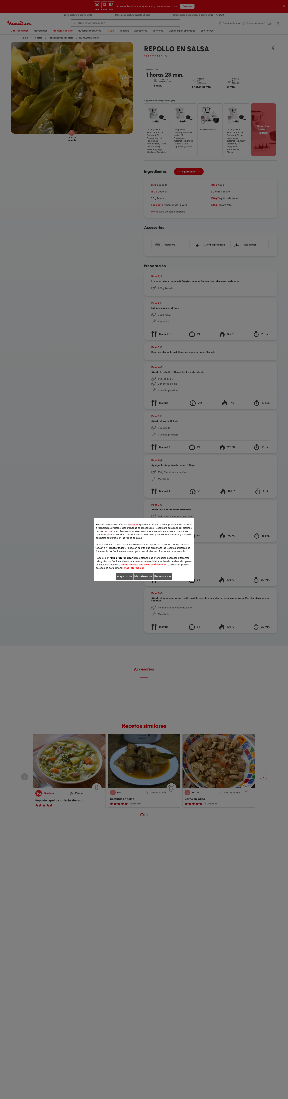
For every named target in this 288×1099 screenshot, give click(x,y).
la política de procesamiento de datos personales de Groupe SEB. (134, 598)
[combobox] (92, 550)
